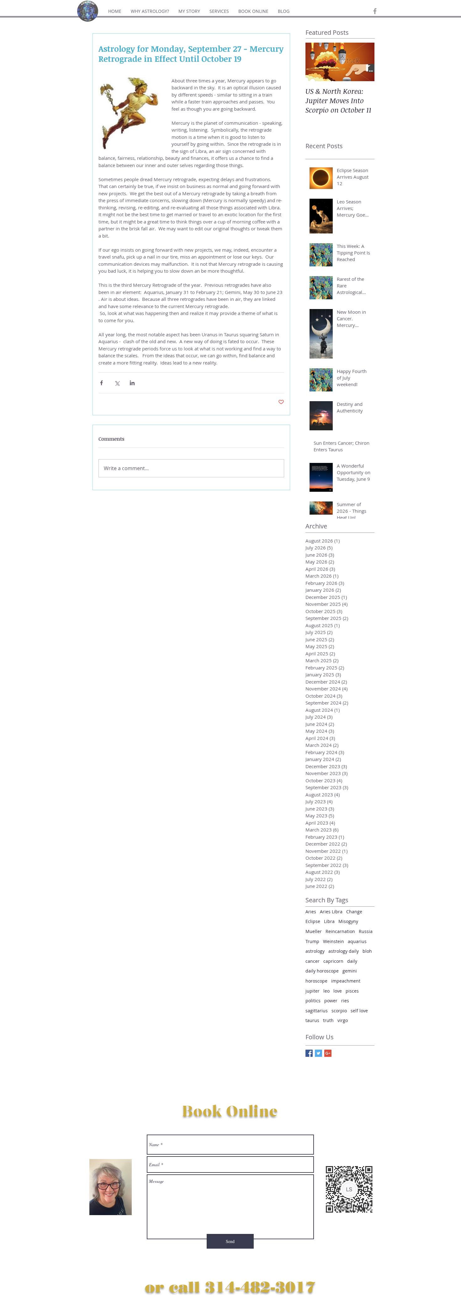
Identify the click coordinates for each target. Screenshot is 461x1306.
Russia (366, 931)
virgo (342, 1020)
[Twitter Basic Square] (318, 1053)
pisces (352, 991)
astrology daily (343, 951)
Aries (310, 912)
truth (328, 1020)
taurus (312, 1020)
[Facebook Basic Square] (309, 1053)
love (337, 991)
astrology (315, 951)
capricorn (333, 961)
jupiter (312, 991)
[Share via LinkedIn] (132, 383)
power (330, 1001)
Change (354, 912)
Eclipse (312, 921)
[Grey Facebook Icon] (375, 11)
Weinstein (333, 941)
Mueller (313, 931)
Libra (329, 921)
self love (359, 1011)
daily (352, 961)
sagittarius (316, 1011)
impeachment (345, 981)
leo (326, 991)
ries (345, 1001)
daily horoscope (322, 971)
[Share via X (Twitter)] (117, 383)
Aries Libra (331, 912)
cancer (312, 961)
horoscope (316, 981)
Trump (312, 941)
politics (313, 1001)
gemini (349, 971)
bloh (367, 951)
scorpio (339, 1011)
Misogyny (348, 921)
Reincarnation (340, 931)
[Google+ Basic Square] (327, 1053)
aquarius (357, 941)
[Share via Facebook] (101, 383)
